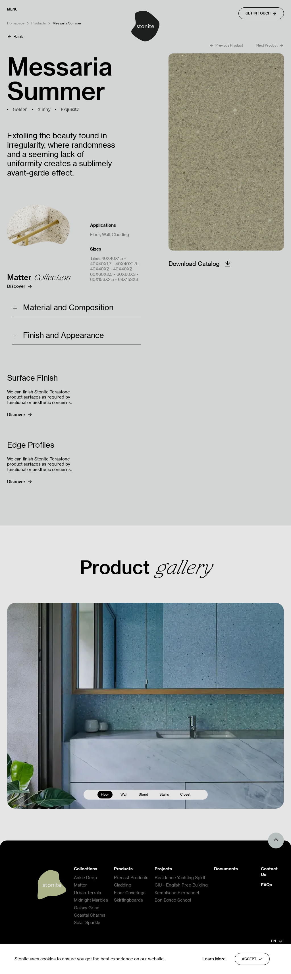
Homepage (15, 23)
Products (38, 23)
